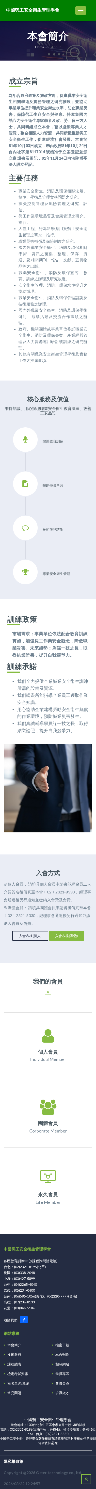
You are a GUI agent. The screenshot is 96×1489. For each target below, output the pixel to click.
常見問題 (14, 1393)
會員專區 (62, 1383)
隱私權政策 (13, 1461)
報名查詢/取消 (18, 1383)
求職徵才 (62, 1393)
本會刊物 (62, 1354)
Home (39, 47)
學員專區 (62, 1374)
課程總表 (14, 1364)
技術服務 (14, 1354)
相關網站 (62, 1364)
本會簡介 (14, 1345)
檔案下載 (62, 1345)
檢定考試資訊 (17, 1374)
